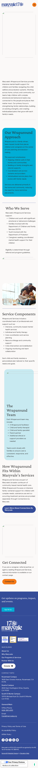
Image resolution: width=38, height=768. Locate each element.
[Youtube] (17, 739)
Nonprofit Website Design (10, 753)
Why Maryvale (7, 654)
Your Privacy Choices (16, 762)
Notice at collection (10, 765)
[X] (10, 739)
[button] (34, 5)
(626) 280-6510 (7, 710)
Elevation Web (24, 753)
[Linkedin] (13, 739)
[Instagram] (6, 739)
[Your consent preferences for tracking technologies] (34, 764)
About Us (5, 651)
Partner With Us (8, 661)
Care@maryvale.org (9, 716)
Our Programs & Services (11, 658)
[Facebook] (3, 739)
